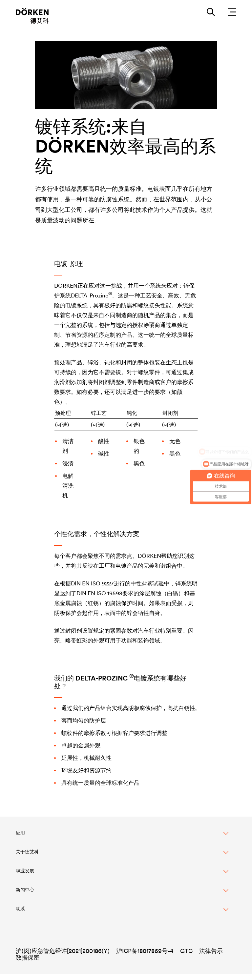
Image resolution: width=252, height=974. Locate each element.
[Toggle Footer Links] (122, 912)
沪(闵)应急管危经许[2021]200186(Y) (63, 951)
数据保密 (27, 957)
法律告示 (211, 951)
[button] (122, 836)
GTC (186, 951)
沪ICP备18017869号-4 (145, 951)
